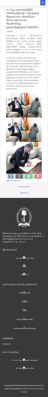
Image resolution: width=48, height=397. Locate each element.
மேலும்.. (23, 242)
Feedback (7, 344)
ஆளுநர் (10, 31)
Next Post (24, 193)
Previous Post (24, 187)
